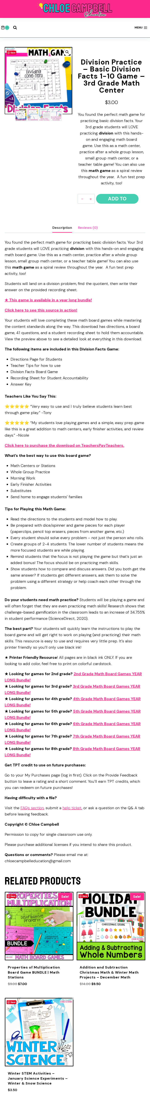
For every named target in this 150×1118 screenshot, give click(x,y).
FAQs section (32, 807)
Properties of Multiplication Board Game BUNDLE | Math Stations (34, 972)
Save (13, 52)
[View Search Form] (15, 28)
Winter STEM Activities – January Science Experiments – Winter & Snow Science (38, 1078)
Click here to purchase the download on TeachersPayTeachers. (64, 445)
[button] (67, 52)
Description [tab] (62, 227)
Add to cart (117, 199)
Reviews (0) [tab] (88, 227)
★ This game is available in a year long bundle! (48, 299)
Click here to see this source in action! (41, 310)
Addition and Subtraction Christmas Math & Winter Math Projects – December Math (109, 972)
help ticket (72, 807)
